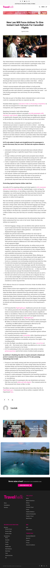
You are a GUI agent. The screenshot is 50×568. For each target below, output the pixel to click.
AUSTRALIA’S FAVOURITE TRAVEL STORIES (25, 3)
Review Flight (8, 531)
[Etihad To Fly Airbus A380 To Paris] (36, 429)
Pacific (6, 542)
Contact (27, 540)
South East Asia (8, 555)
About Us (28, 538)
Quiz (27, 527)
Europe (6, 544)
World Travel (29, 518)
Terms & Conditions (30, 545)
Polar (6, 553)
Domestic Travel (29, 507)
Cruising (28, 505)
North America (8, 548)
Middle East (8, 546)
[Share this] (4, 400)
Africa (6, 537)
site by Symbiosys (16, 565)
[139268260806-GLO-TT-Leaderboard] (25, 14)
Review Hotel (8, 533)
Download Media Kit (30, 536)
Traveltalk (13, 409)
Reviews (6, 507)
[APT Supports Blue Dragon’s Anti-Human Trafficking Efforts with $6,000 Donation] (14, 429)
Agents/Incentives (30, 500)
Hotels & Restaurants (31, 514)
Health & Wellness (30, 511)
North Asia (7, 551)
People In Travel (29, 516)
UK (6, 557)
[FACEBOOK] (22, 1)
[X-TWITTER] (20, 1)
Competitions (29, 529)
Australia (7, 540)
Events (27, 509)
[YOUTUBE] (24, 1)
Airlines (27, 502)
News (5, 503)
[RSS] (26, 1)
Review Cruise (8, 529)
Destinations (7, 505)
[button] (44, 6)
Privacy (27, 542)
